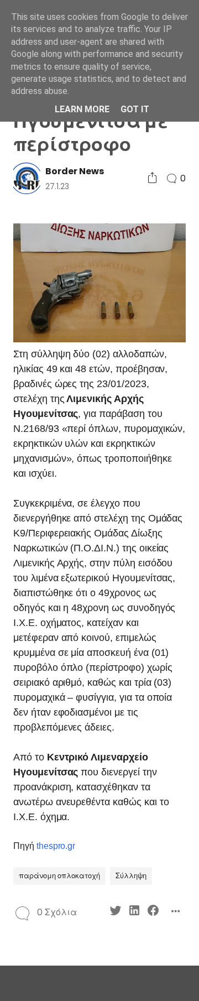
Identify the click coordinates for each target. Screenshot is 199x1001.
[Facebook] (153, 912)
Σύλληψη (131, 875)
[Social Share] (152, 178)
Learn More (82, 109)
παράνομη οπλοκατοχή (59, 875)
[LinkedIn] (134, 912)
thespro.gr (56, 846)
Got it (135, 109)
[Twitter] (115, 912)
